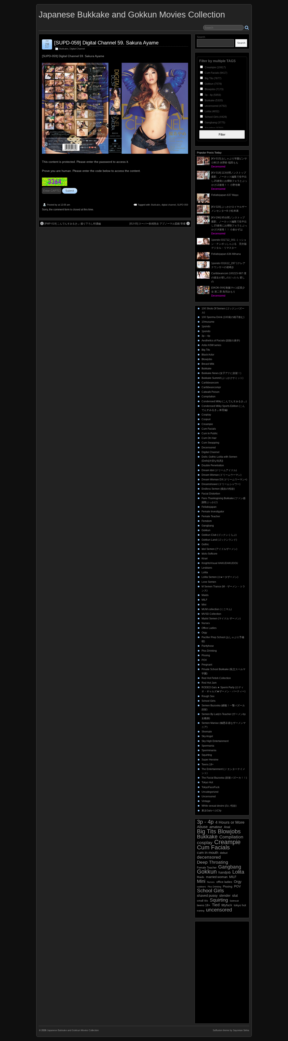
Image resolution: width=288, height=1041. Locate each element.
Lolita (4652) (211, 111)
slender (224, 895)
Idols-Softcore (209, 553)
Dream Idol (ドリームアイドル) (219, 470)
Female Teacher (211, 516)
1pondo (206, 326)
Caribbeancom (210, 382)
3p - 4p (205, 822)
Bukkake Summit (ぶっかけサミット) (222, 378)
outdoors (201, 886)
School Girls (208, 700)
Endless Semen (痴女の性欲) (218, 488)
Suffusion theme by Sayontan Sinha (231, 1030)
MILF (204, 599)
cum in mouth (207, 853)
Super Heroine (210, 759)
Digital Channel (77, 48)
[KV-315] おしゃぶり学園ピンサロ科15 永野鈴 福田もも (229, 162)
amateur (215, 827)
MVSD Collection (211, 613)
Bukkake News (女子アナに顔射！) (221, 373)
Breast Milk (208, 363)
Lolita (205, 572)
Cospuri (206, 419)
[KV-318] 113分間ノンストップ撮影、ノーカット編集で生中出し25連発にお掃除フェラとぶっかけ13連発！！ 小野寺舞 (229, 180)
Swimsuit (234, 900)
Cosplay (206, 414)
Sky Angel (207, 736)
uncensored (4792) (215, 105)
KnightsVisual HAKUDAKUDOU (220, 563)
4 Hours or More (230, 822)
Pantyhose (208, 645)
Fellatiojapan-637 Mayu (224, 195)
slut (235, 896)
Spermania (208, 745)
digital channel (168, 204)
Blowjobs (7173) (213, 89)
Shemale (207, 731)
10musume (208, 321)
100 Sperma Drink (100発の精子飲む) (223, 317)
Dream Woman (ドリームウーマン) (221, 474)
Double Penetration (213, 465)
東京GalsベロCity (211, 810)
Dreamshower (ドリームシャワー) (221, 484)
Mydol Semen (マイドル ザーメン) (221, 618)
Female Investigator (213, 511)
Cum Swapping (210, 442)
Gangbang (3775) (214, 122)
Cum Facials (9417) (215, 72)
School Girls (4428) (215, 116)
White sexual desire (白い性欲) (219, 805)
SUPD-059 (182, 204)
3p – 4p (206, 335)
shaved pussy (207, 895)
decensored (209, 857)
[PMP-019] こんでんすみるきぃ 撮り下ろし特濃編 (72, 223)
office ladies (224, 881)
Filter (222, 134)
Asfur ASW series (211, 345)
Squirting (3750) (213, 128)
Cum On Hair (209, 438)
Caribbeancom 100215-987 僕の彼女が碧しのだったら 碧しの (228, 277)
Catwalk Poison (210, 391)
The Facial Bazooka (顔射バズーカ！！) (224, 777)
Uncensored (209, 796)
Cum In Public (210, 433)
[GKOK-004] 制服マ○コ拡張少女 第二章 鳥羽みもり (228, 291)
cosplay (205, 843)
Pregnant (207, 664)
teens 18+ (203, 905)
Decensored (209, 447)
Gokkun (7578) (213, 83)
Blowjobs (207, 359)
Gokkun (206, 530)
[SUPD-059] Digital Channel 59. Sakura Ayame (106, 42)
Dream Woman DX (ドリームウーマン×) (224, 479)
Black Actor (208, 354)
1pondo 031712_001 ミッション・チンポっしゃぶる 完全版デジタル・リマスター (229, 243)
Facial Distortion (211, 493)
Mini (204, 604)
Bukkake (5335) (213, 100)
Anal (227, 827)
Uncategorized (210, 791)
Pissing (206, 655)
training (200, 910)
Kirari (205, 558)
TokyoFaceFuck (210, 787)
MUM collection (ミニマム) (217, 609)
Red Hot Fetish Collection (216, 678)
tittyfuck (226, 905)
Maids (205, 595)
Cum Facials (209, 428)
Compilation (208, 396)
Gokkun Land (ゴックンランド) (219, 539)
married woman (216, 877)
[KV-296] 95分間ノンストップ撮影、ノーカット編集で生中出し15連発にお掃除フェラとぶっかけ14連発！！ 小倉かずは (229, 225)
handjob (224, 872)
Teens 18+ (208, 764)
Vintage (206, 801)
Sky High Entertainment (215, 741)
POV (204, 660)
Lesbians (207, 567)
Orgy (204, 632)
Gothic (205, 544)
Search (201, 37)
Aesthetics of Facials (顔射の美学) (221, 340)
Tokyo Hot (207, 782)
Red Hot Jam (209, 682)
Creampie (207, 424)
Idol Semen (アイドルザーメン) (219, 549)
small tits (202, 900)
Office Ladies (209, 628)
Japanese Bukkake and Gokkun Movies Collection (132, 14)
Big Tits (206, 349)
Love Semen (209, 581)
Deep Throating (212, 862)
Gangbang (208, 525)
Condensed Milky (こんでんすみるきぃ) (224, 401)
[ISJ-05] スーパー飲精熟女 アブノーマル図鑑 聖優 (157, 223)
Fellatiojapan (209, 506)
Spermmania (209, 750)
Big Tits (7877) (212, 78)
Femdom (207, 521)
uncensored (219, 910)
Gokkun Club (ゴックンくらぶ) (219, 534)
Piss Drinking (209, 650)
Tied (216, 905)
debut (223, 852)
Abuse (202, 827)
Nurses (206, 623)
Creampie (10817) (215, 67)
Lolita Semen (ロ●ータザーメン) (220, 577)
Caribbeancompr (211, 387)
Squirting (207, 755)
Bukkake (63, 48)
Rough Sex (208, 696)
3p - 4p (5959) (212, 95)
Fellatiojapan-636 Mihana (226, 254)
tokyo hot (240, 905)
